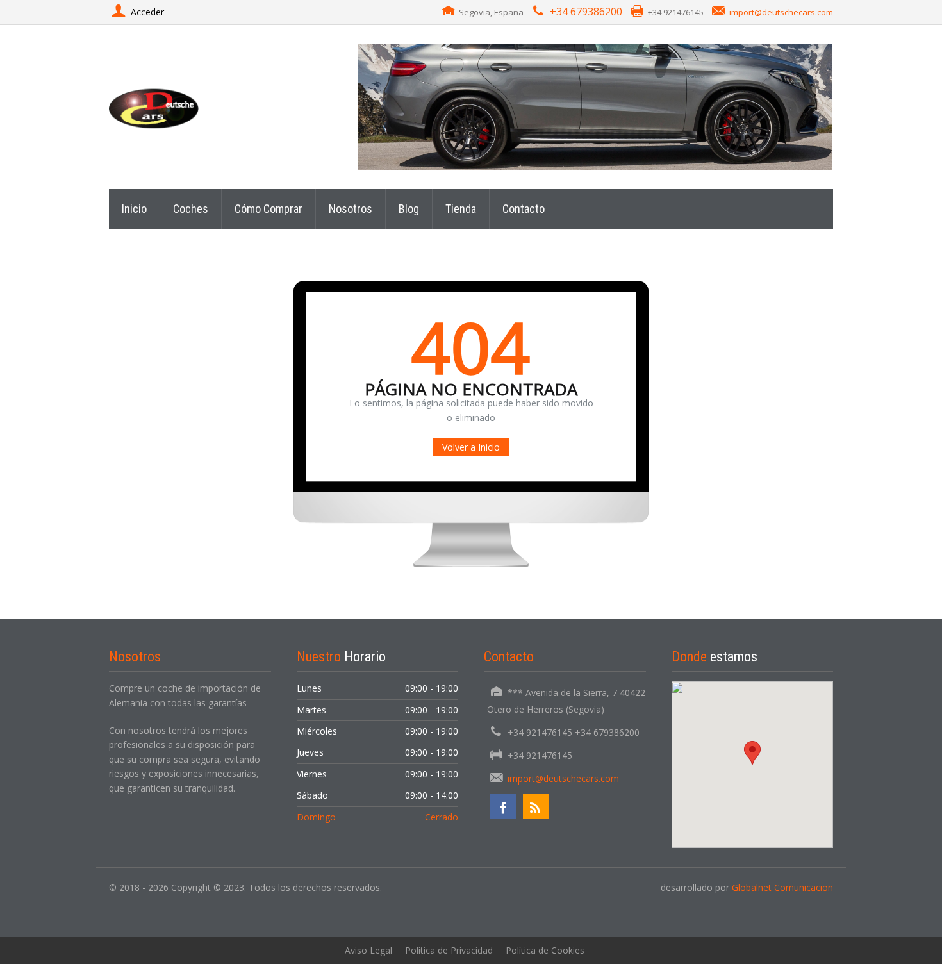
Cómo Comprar (268, 208)
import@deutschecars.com (781, 12)
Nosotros (350, 208)
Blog (409, 208)
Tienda (460, 208)
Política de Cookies (545, 950)
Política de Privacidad (449, 950)
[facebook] (503, 806)
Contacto (523, 208)
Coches (190, 208)
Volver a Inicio (471, 447)
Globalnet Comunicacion (782, 887)
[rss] (536, 806)
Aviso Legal (368, 950)
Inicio (134, 208)
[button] (752, 753)
